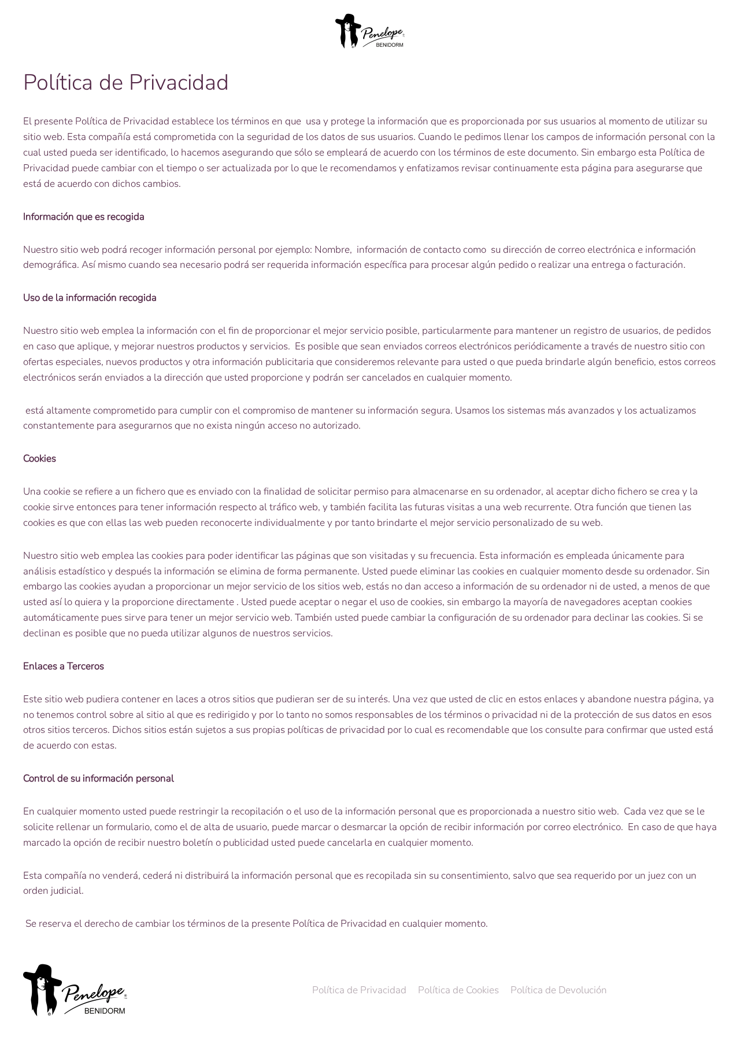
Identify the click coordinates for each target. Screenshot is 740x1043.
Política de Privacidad (359, 990)
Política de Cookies (458, 990)
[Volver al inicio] (370, 31)
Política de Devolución (558, 990)
